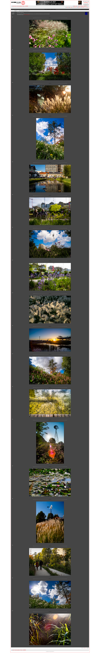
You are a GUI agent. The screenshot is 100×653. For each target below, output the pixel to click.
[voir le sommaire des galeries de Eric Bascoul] (86, 14)
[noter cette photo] (50, 47)
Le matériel (71, 7)
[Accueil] (13, 2)
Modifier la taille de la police (88, 6)
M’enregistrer (83, 7)
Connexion (87, 7)
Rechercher (75, 7)
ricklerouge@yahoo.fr (27, 14)
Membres (79, 7)
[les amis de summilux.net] (18, 3)
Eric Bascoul (82, 9)
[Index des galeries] (18, 2)
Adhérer (68, 7)
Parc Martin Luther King (50, 9)
